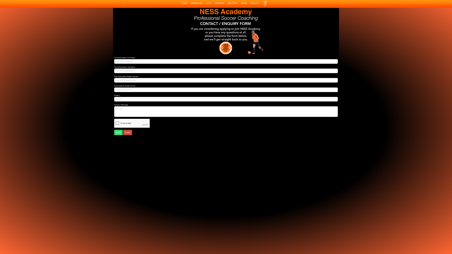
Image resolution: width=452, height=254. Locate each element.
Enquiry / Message (121, 105)
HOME (184, 3)
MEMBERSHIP (197, 3)
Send (118, 132)
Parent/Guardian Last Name (124, 67)
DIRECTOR (219, 3)
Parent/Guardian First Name (124, 58)
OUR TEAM (232, 3)
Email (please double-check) (124, 86)
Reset (127, 132)
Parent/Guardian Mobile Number (126, 76)
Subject (117, 95)
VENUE (244, 3)
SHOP (208, 3)
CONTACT (254, 3)
